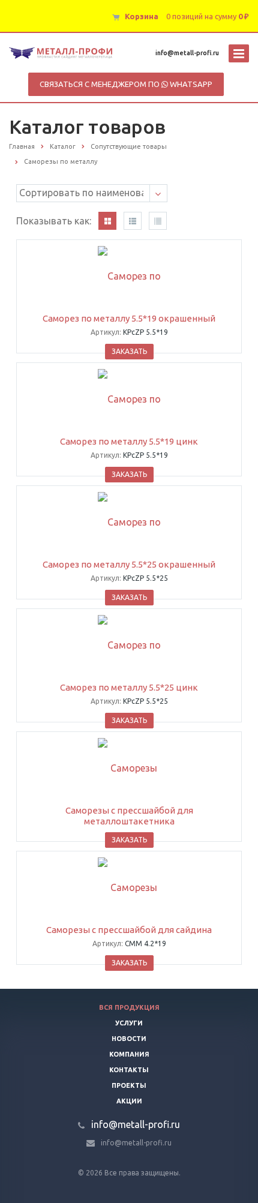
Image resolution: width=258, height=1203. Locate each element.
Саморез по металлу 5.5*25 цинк (129, 687)
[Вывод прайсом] (158, 221)
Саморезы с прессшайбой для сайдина (129, 930)
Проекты (129, 1085)
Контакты (129, 1069)
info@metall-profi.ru (187, 52)
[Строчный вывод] (133, 221)
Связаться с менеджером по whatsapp (126, 84)
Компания (129, 1054)
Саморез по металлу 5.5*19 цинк (129, 441)
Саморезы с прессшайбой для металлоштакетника (129, 815)
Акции (129, 1101)
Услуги (129, 1023)
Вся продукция (129, 1007)
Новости (129, 1038)
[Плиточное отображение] (107, 221)
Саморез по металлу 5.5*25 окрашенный (129, 564)
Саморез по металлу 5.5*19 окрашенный (129, 318)
